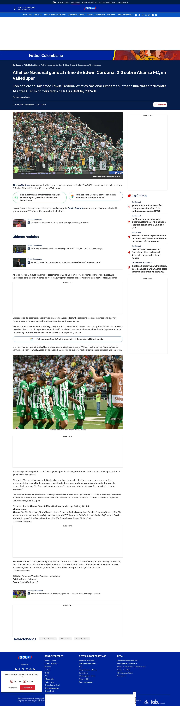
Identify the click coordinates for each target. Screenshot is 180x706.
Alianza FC (65, 639)
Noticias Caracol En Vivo (107, 2)
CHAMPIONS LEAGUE (76, 15)
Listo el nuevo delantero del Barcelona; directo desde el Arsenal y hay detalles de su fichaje (146, 253)
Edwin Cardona (82, 639)
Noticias (30, 681)
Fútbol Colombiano (31, 65)
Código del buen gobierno (88, 670)
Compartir (162, 105)
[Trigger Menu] (15, 8)
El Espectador (49, 679)
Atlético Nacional (47, 639)
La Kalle (47, 670)
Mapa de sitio (84, 679)
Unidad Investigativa (89, 2)
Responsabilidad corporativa (127, 664)
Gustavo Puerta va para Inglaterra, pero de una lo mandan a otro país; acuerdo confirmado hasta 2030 (149, 269)
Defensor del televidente (87, 664)
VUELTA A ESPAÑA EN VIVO (55, 15)
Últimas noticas (63, 2)
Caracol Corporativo (52, 688)
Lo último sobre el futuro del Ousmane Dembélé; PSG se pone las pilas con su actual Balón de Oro (149, 223)
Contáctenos (83, 673)
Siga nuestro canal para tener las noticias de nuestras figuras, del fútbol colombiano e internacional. (40, 197)
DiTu (46, 676)
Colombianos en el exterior (142, 263)
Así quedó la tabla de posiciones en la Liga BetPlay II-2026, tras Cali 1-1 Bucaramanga (66, 248)
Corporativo (121, 676)
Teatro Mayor (49, 682)
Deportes (17, 681)
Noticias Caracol (50, 661)
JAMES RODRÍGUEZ (125, 15)
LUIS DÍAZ (111, 15)
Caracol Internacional (52, 685)
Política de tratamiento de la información (131, 667)
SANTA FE (38, 15)
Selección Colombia (35, 590)
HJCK (47, 673)
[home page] (54, 2)
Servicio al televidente (87, 661)
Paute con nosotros (86, 682)
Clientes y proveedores (87, 676)
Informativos (123, 2)
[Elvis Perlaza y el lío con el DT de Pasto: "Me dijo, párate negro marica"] (19, 223)
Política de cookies (123, 670)
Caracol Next (49, 691)
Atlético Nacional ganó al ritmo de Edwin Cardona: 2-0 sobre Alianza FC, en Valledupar (71, 65)
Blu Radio (48, 667)
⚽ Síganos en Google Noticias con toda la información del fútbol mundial (69, 339)
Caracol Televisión (51, 664)
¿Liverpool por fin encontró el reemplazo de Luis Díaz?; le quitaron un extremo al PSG (147, 208)
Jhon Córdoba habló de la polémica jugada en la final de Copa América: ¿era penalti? (66, 593)
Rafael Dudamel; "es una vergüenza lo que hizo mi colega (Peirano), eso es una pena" (66, 262)
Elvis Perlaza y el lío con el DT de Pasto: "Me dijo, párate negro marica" (60, 222)
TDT (80, 667)
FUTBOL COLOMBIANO (96, 15)
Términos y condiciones (125, 673)
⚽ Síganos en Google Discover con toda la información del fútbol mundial (96, 196)
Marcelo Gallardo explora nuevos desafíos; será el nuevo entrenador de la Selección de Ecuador (149, 238)
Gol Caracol (75, 2)
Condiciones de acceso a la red (127, 661)
